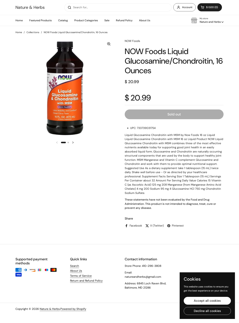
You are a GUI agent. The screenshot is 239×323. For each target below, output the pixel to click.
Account (187, 7)
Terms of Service (81, 276)
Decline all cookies (207, 311)
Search (74, 266)
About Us (76, 270)
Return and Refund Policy (86, 280)
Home (18, 32)
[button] (207, 20)
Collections (33, 32)
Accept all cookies (207, 301)
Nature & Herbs (30, 7)
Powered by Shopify (73, 309)
